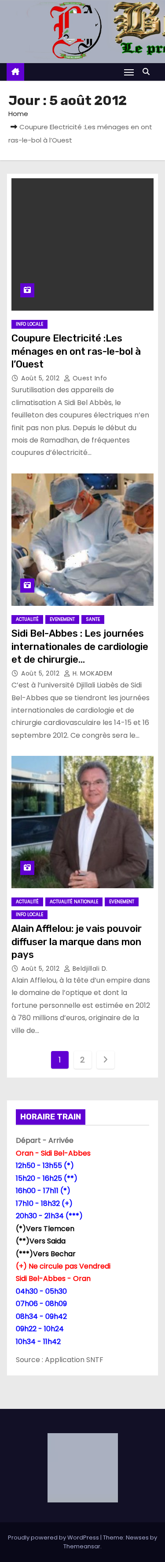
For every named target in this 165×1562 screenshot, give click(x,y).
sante (93, 619)
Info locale (29, 324)
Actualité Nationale (74, 901)
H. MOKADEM (91, 673)
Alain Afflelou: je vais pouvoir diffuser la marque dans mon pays (76, 942)
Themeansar (81, 1546)
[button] (148, 71)
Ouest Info (88, 378)
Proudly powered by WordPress (54, 1537)
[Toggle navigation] (129, 72)
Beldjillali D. (89, 968)
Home (18, 113)
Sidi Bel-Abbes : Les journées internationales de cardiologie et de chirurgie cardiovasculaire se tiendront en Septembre (79, 659)
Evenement (62, 619)
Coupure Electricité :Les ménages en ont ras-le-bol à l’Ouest (76, 351)
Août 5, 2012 (41, 378)
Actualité (27, 619)
